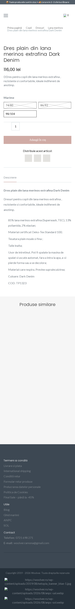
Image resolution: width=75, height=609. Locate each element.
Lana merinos (55, 28)
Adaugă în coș (37, 139)
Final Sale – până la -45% (19, 497)
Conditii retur (12, 476)
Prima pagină (14, 28)
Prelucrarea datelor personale (22, 486)
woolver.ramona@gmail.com (31, 543)
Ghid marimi (11, 515)
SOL (6, 525)
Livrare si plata (13, 465)
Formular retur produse (18, 481)
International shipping (17, 471)
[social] (33, 560)
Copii (29, 28)
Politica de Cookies (16, 492)
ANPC (8, 520)
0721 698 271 (24, 537)
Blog (7, 509)
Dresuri (40, 28)
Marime (9, 97)
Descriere (10, 177)
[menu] (6, 15)
